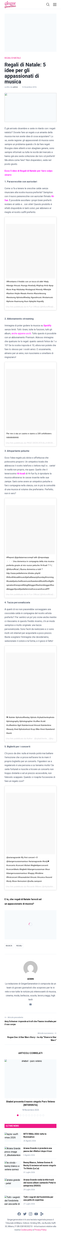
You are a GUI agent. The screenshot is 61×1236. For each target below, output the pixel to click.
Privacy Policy (40, 1230)
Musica (9, 946)
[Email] (30, 1004)
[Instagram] (30, 1213)
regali (19, 946)
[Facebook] (19, 1213)
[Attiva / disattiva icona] (48, 4)
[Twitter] (25, 1213)
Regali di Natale (13, 58)
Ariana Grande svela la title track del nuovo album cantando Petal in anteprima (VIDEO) (39, 1183)
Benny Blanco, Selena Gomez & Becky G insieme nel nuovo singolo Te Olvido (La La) (39, 1165)
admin (15, 87)
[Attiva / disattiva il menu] (54, 4)
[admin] (30, 968)
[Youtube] (36, 1213)
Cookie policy (26, 1230)
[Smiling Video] (42, 1213)
